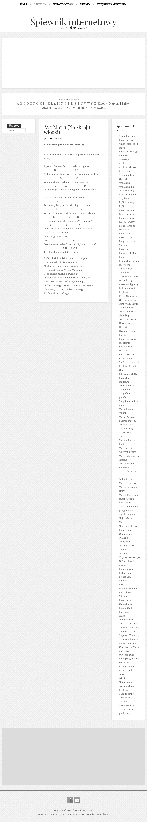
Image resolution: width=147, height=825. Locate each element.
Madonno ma (126, 385)
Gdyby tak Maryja (128, 303)
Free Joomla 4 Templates (94, 814)
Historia (123, 327)
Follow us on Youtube (77, 800)
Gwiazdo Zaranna (129, 319)
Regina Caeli (125, 607)
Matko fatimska (127, 471)
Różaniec (124, 611)
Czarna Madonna (128, 276)
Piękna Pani (125, 572)
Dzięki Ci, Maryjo (128, 295)
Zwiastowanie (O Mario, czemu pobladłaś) (128, 709)
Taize (125, 103)
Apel (121, 163)
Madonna (124, 381)
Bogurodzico (126, 249)
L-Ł (53, 103)
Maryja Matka (126, 424)
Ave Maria (124, 182)
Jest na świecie (127, 354)
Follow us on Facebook (70, 800)
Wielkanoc (80, 108)
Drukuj (49, 139)
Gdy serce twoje (128, 299)
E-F (32, 103)
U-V (83, 103)
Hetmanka (124, 323)
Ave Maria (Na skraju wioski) (67, 129)
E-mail (60, 139)
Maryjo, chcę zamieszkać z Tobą (126, 432)
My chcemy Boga (128, 514)
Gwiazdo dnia (126, 307)
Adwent (46, 108)
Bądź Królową (126, 202)
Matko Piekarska (128, 483)
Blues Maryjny (126, 221)
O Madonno (125, 533)
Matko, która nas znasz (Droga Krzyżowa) (128, 498)
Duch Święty (98, 108)
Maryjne (114, 103)
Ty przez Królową (129, 635)
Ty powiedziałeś (128, 631)
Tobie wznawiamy (129, 627)
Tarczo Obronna (128, 623)
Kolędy (102, 103)
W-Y (90, 103)
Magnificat (125, 389)
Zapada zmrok (127, 693)
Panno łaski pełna (128, 568)
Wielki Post (62, 108)
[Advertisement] (73, 63)
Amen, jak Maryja (128, 151)
